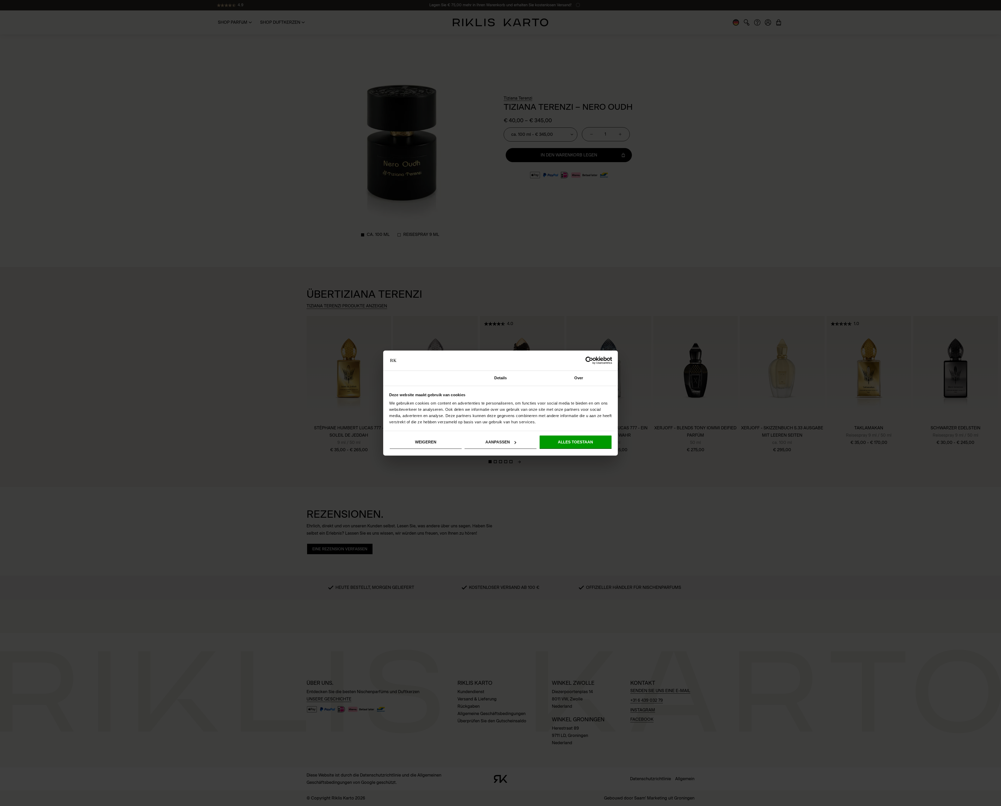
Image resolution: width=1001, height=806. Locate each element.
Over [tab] (578, 378)
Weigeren (425, 442)
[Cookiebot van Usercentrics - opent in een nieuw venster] (589, 360)
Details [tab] (500, 378)
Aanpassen (497, 442)
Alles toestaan (575, 442)
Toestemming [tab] (422, 378)
